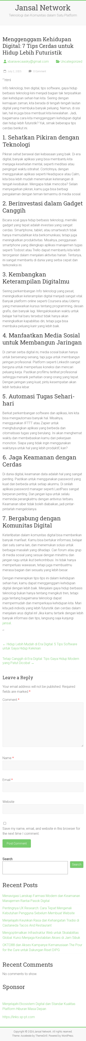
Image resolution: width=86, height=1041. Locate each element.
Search (8, 859)
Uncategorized (71, 61)
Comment (11, 700)
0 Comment (39, 71)
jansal (7, 623)
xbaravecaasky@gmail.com (28, 61)
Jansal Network (43, 7)
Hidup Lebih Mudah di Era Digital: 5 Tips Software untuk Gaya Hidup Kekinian (40, 646)
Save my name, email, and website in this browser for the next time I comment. (41, 831)
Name (8, 758)
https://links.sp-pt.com (19, 1017)
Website (8, 802)
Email (8, 780)
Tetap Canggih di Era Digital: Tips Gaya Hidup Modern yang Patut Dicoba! (41, 661)
